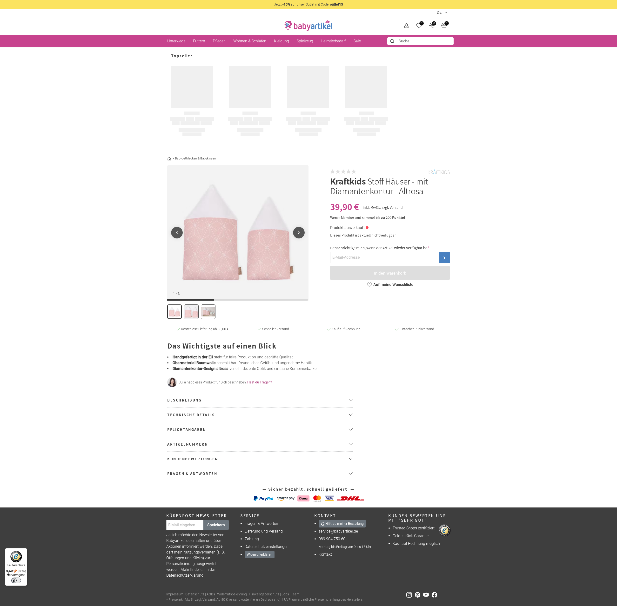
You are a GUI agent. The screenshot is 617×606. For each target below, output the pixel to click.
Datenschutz (194, 594)
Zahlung (252, 539)
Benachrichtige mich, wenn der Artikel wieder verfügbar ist (378, 247)
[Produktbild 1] (174, 311)
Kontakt (325, 554)
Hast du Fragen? (259, 382)
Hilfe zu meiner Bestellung (344, 524)
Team (295, 594)
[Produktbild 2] (191, 311)
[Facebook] (435, 594)
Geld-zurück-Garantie (411, 536)
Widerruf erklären (259, 554)
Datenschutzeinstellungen (266, 546)
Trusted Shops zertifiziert (414, 528)
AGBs (211, 594)
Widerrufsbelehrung (232, 594)
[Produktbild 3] (208, 311)
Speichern (216, 525)
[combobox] (420, 41)
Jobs (285, 594)
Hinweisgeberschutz (264, 594)
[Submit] (393, 41)
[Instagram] (410, 594)
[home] (308, 26)
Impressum (174, 594)
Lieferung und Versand (264, 531)
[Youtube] (427, 594)
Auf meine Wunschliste (393, 284)
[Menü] (24, 551)
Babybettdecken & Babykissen (195, 158)
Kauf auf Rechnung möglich (416, 543)
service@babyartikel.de (338, 531)
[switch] (16, 580)
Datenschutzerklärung (184, 575)
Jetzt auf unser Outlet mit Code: (308, 4)
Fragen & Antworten (261, 523)
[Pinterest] (419, 594)
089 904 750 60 (332, 539)
